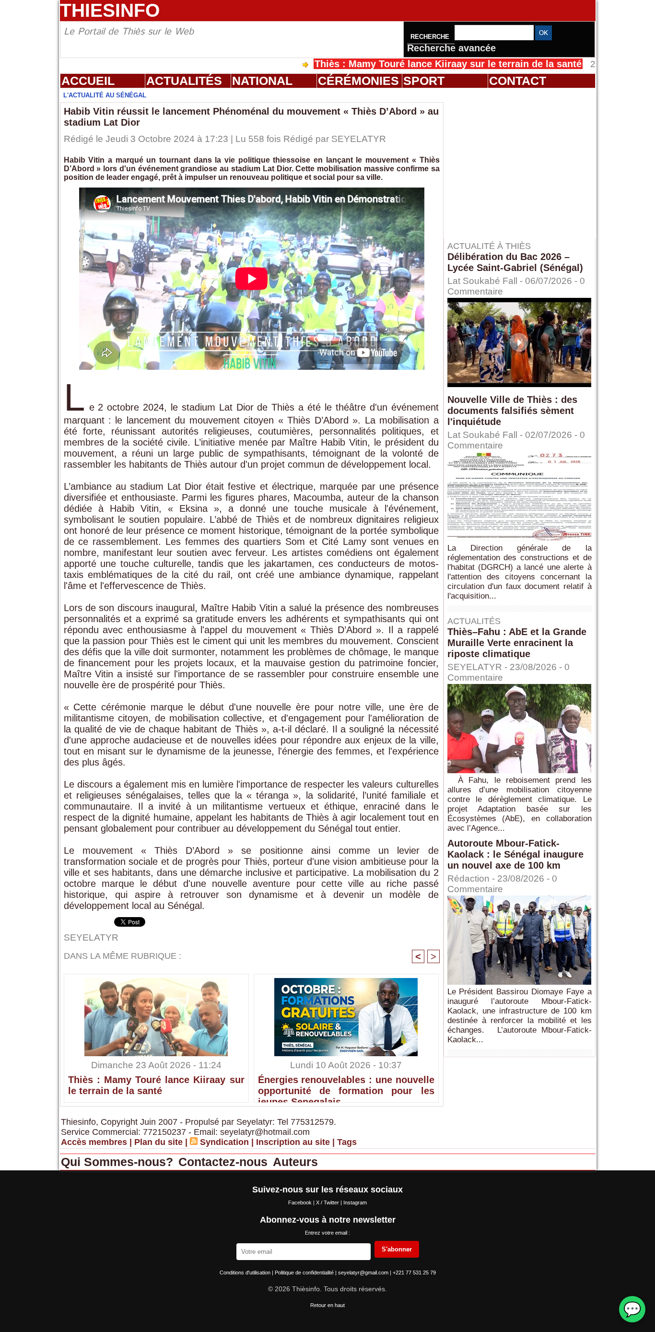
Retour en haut (327, 1305)
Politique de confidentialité (305, 1272)
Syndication (224, 1142)
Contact (517, 80)
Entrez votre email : (327, 1233)
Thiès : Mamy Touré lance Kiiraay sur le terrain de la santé (398, 64)
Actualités (184, 80)
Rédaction (468, 878)
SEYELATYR (358, 139)
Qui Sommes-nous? (118, 1161)
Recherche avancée (451, 48)
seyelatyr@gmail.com (364, 1272)
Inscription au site (293, 1142)
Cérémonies (358, 80)
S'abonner (397, 1249)
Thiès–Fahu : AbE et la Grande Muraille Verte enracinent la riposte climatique (516, 642)
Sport (423, 80)
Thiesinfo (110, 10)
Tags (347, 1142)
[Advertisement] (524, 162)
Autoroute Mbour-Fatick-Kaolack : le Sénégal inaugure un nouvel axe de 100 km (515, 854)
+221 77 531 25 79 (414, 1272)
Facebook (300, 1202)
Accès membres (94, 1142)
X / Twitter (328, 1202)
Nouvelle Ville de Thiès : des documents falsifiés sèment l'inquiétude (512, 410)
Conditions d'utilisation (246, 1272)
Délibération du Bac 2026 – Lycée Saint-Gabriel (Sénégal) (515, 262)
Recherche (430, 36)
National (262, 80)
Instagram (355, 1202)
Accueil (88, 80)
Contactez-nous (224, 1161)
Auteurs (295, 1161)
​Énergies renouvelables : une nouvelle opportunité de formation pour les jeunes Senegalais (346, 1086)
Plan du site (158, 1142)
